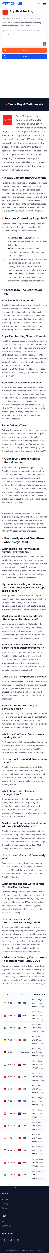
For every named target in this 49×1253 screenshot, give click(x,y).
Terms (4, 1208)
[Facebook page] (4, 1240)
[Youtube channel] (17, 1240)
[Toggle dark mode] (39, 3)
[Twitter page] (11, 1240)
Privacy (5, 1204)
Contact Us (6, 1226)
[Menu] (44, 3)
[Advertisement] (24, 76)
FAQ (3, 1221)
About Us (6, 1199)
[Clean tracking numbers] (44, 44)
